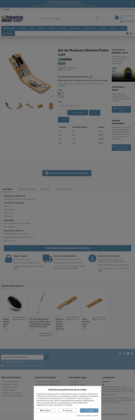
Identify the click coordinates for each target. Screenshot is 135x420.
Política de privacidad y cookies (87, 415)
